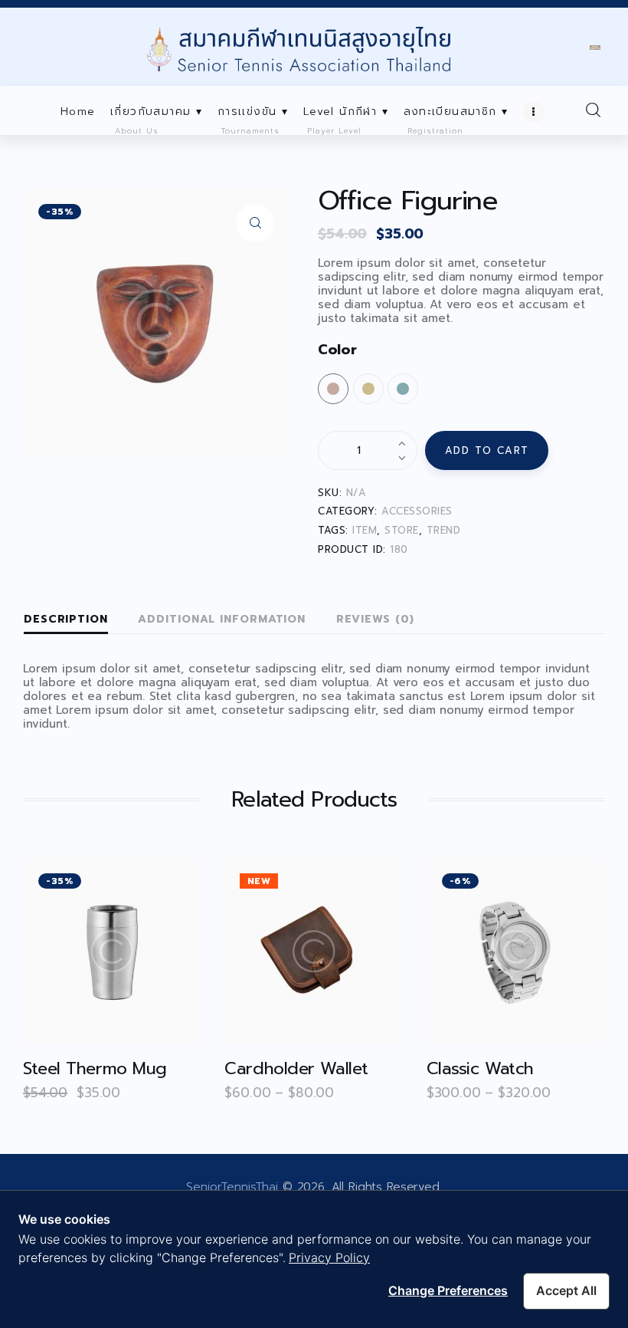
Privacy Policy (329, 1257)
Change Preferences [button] (448, 1290)
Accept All (566, 1290)
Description (66, 619)
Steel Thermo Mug (95, 1068)
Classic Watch (480, 1068)
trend (444, 530)
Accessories (417, 511)
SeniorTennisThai (232, 1186)
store (401, 530)
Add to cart (487, 450)
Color (337, 349)
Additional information (222, 619)
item (364, 530)
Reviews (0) (375, 619)
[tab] (66, 620)
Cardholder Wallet (296, 1068)
